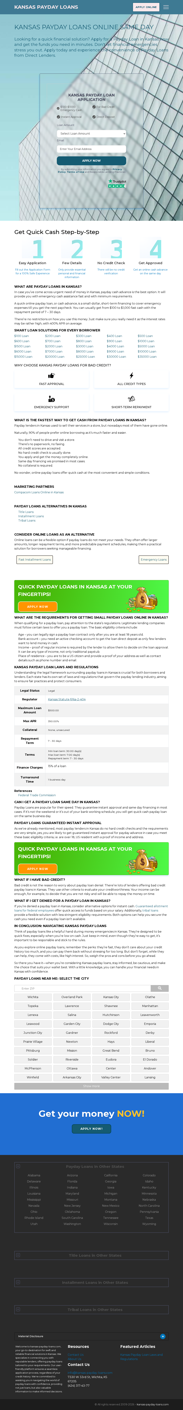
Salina (72, 1015)
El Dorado (150, 1059)
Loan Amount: (66, 125)
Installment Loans (31, 516)
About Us (74, 1359)
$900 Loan (114, 341)
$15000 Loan (23, 356)
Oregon (110, 1211)
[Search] (160, 988)
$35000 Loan (147, 356)
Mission (72, 1050)
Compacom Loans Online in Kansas (39, 492)
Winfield (33, 1077)
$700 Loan (52, 341)
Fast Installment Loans (35, 559)
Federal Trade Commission (37, 795)
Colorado (149, 1175)
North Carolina (149, 1205)
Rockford (111, 1032)
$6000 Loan (22, 351)
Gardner (72, 1032)
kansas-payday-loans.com (153, 1404)
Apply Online (146, 7)
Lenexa (33, 1015)
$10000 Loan (147, 351)
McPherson (33, 1068)
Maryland (72, 1193)
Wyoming (149, 1224)
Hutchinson (111, 1015)
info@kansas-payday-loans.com (90, 1372)
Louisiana (33, 1193)
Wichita (33, 997)
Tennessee (110, 1218)
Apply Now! (91, 1128)
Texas (149, 1218)
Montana (110, 1199)
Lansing (150, 1077)
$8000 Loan (84, 351)
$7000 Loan (53, 351)
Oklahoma (72, 1211)
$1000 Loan (146, 341)
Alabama (34, 1175)
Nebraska (149, 1199)
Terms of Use (75, 172)
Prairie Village (33, 1041)
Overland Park (72, 997)
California (110, 1175)
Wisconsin (111, 1224)
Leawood (32, 1024)
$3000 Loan (84, 346)
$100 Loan (21, 336)
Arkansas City (72, 1077)
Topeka (33, 1006)
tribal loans (150, 910)
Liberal (150, 1041)
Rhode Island (33, 1218)
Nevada (33, 1205)
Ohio (34, 1211)
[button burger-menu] (166, 7)
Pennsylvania (149, 1211)
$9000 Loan (115, 351)
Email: (60, 140)
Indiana (72, 1187)
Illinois (33, 1187)
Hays (111, 1041)
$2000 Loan (53, 346)
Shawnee (111, 1006)
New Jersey (72, 1205)
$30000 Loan (116, 356)
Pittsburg (33, 1050)
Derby (150, 1032)
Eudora (111, 1059)
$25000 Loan (85, 356)
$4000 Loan (115, 346)
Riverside (72, 1059)
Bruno (150, 1050)
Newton (72, 1041)
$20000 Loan (54, 356)
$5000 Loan (146, 346)
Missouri (72, 1199)
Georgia (110, 1181)
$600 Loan (21, 341)
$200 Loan (52, 336)
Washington (72, 1224)
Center (111, 1068)
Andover (150, 1068)
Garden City (72, 1024)
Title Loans (26, 512)
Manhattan (150, 1006)
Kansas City (111, 997)
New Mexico (110, 1205)
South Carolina (72, 1218)
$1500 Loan (22, 346)
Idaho (149, 1181)
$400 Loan (114, 336)
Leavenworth (150, 1015)
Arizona (72, 1175)
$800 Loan (84, 341)
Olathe (150, 997)
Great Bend (111, 1050)
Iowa (110, 1187)
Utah (34, 1224)
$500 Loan (145, 336)
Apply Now (91, 160)
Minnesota (149, 1193)
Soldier (33, 1059)
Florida (72, 1181)
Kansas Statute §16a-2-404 (67, 699)
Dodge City (111, 1024)
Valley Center (111, 1077)
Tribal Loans (26, 520)
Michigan (110, 1193)
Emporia (150, 1024)
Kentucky (149, 1187)
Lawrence (72, 1006)
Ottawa (72, 1068)
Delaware (34, 1181)
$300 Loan (83, 336)
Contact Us (75, 1354)
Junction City (33, 1032)
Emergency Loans (154, 559)
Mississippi (34, 1199)
